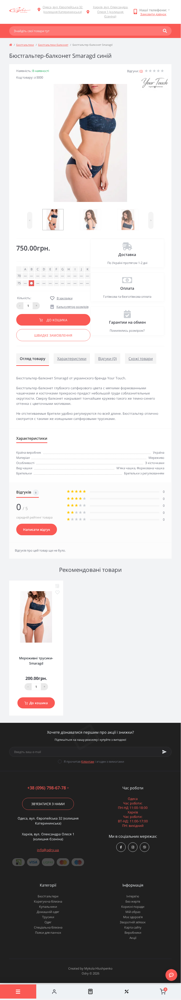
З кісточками (154, 463)
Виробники (133, 932)
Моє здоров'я (133, 917)
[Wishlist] (127, 991)
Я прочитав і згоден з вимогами (94, 761)
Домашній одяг (48, 912)
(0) (141, 71)
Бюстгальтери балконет (53, 44)
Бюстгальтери (25, 44)
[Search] (165, 31)
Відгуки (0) (107, 358)
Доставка (127, 254)
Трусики (48, 917)
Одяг (48, 922)
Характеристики (71, 358)
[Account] (54, 991)
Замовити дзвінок (153, 14)
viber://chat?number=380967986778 (144, 847)
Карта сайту (132, 927)
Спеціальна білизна (48, 927)
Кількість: (24, 298)
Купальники (48, 906)
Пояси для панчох (48, 932)
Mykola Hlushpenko (98, 968)
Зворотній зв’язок (133, 922)
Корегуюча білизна (48, 901)
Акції (132, 938)
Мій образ (132, 912)
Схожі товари (141, 358)
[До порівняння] (57, 586)
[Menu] (18, 991)
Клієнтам (87, 761)
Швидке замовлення (53, 335)
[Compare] (90, 991)
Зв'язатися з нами (48, 804)
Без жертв (132, 901)
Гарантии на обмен (127, 322)
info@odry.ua (48, 850)
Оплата (127, 288)
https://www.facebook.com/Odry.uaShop (121, 847)
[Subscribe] (164, 752)
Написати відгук (36, 529)
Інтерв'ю (132, 896)
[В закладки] (57, 592)
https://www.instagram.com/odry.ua (132, 847)
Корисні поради (132, 906)
